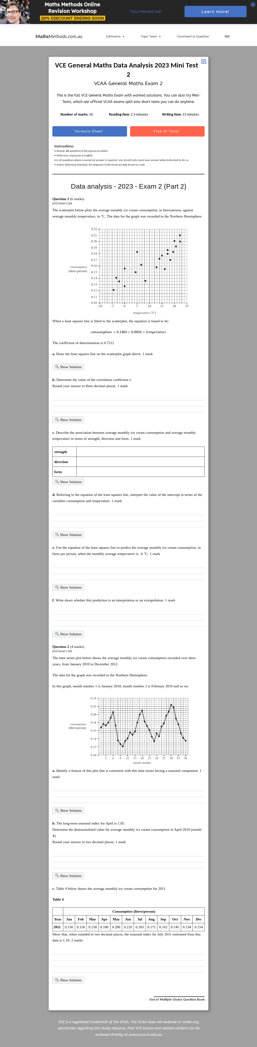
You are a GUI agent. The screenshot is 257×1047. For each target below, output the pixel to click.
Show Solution (70, 367)
